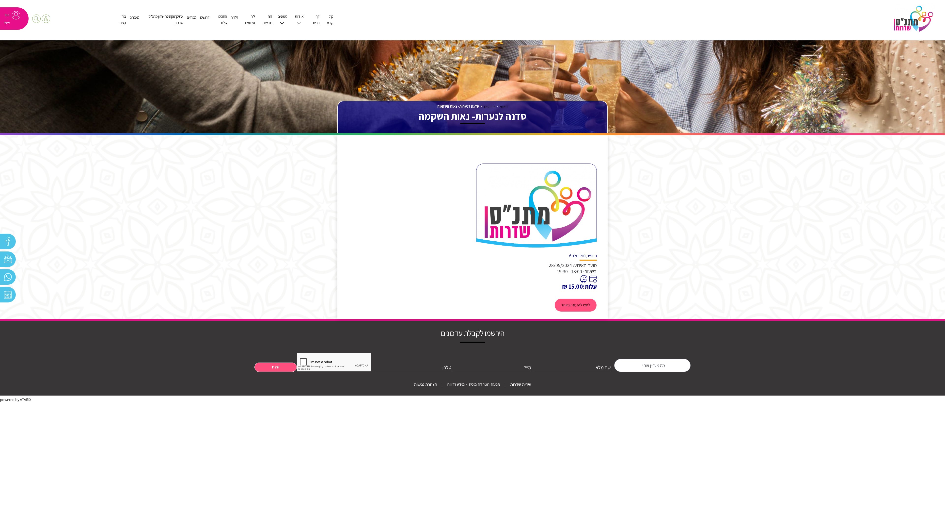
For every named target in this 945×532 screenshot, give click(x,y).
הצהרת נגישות (425, 384)
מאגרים (134, 17)
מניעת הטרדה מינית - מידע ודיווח (473, 384)
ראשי (504, 106)
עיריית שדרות (520, 384)
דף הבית (316, 19)
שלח (276, 367)
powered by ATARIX (15, 399)
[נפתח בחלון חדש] (592, 279)
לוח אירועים (250, 19)
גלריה (234, 17)
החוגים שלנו (222, 19)
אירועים (490, 106)
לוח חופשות (267, 19)
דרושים (204, 17)
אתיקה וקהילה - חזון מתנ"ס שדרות (165, 19)
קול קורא (330, 19)
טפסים (282, 16)
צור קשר (123, 19)
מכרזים (191, 17)
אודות (299, 16)
